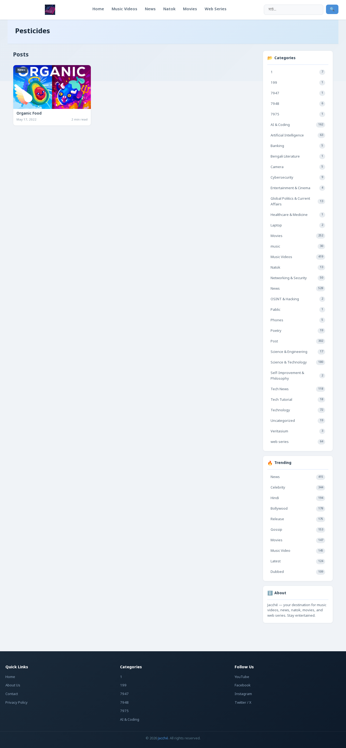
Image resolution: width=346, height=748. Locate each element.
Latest (297, 561)
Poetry (297, 331)
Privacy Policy (16, 702)
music (297, 246)
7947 (297, 93)
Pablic (297, 310)
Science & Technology (297, 362)
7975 (297, 114)
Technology (297, 410)
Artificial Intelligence (297, 135)
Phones (297, 320)
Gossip (297, 529)
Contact (11, 694)
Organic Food (29, 113)
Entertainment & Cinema (297, 188)
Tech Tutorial (297, 400)
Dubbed (297, 572)
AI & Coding (297, 125)
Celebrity (297, 487)
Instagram (243, 694)
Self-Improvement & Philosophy (297, 376)
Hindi (297, 498)
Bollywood (297, 508)
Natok (297, 267)
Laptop (297, 225)
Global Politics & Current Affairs (297, 201)
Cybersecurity (297, 177)
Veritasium (297, 431)
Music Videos (297, 257)
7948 (297, 104)
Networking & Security (297, 278)
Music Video (297, 551)
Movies (297, 236)
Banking (297, 146)
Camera (297, 167)
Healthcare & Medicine (297, 215)
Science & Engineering (297, 352)
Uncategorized (297, 421)
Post (297, 341)
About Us (12, 685)
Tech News (297, 389)
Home (10, 677)
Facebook (243, 685)
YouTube (242, 677)
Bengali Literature (297, 156)
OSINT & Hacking (297, 299)
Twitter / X (243, 702)
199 (297, 83)
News (21, 70)
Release (297, 519)
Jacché (163, 738)
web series (297, 442)
